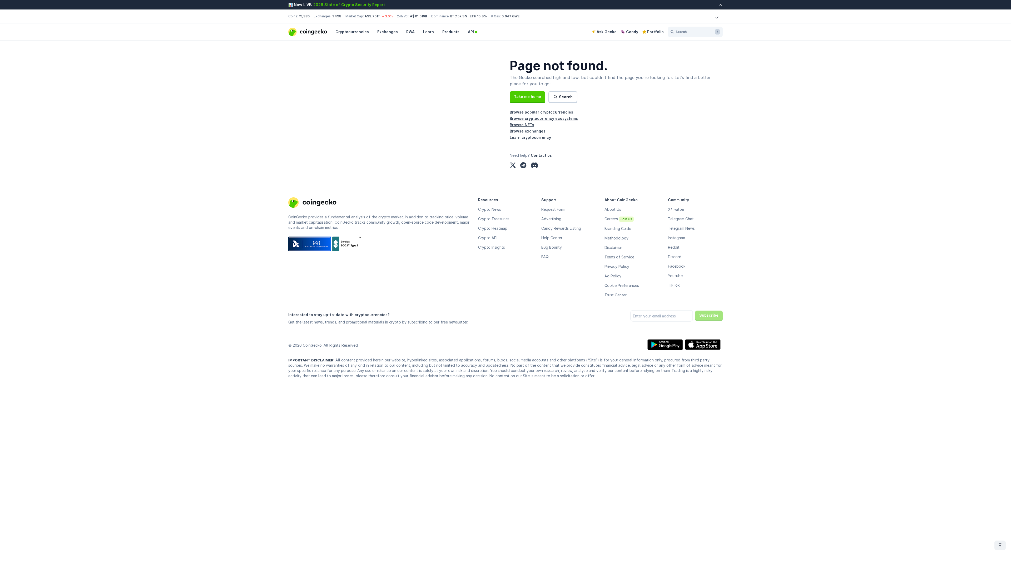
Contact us (541, 155)
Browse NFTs (522, 124)
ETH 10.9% (478, 16)
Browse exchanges (528, 131)
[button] (527, 96)
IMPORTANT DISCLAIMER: (311, 360)
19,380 (304, 16)
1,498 (336, 16)
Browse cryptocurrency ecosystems (544, 118)
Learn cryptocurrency (530, 137)
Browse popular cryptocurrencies (541, 112)
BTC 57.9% (459, 16)
